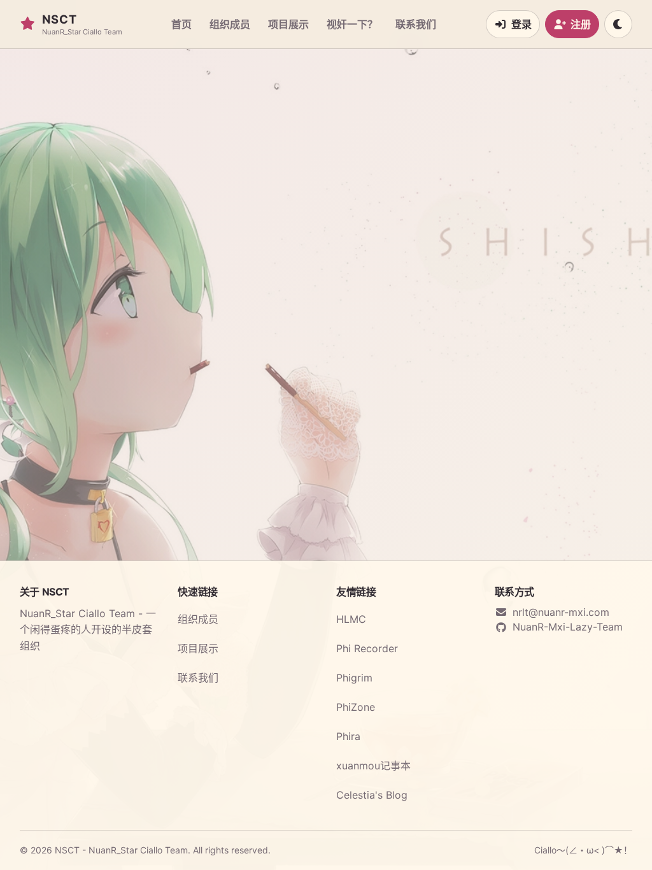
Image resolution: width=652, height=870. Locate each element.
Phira (348, 736)
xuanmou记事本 (373, 765)
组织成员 (229, 24)
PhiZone (355, 707)
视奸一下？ (352, 24)
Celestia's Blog (372, 794)
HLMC (351, 619)
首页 (181, 24)
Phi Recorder (367, 648)
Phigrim (354, 677)
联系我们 (415, 24)
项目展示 (288, 24)
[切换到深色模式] (618, 24)
